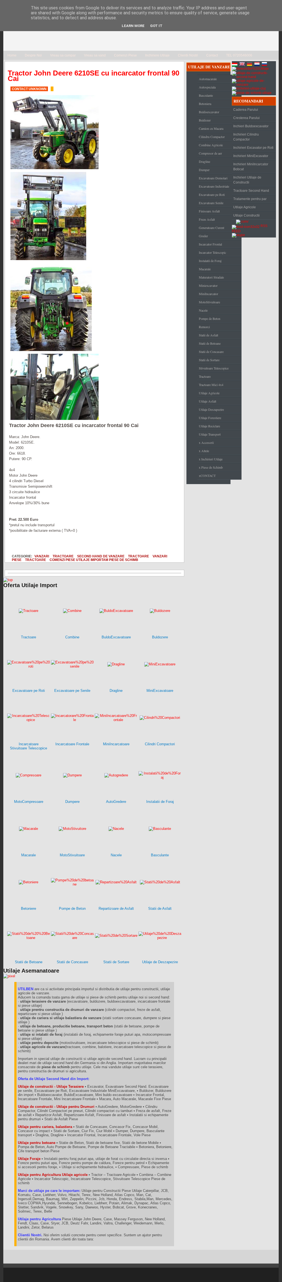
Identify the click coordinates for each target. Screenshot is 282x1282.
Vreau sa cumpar (63, 55)
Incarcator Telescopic (212, 252)
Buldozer (205, 120)
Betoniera (205, 103)
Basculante (206, 95)
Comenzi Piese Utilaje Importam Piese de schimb (94, 560)
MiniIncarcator (208, 294)
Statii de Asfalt (208, 335)
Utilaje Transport (210, 434)
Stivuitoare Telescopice (214, 368)
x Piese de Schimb (211, 467)
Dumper (204, 170)
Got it (156, 26)
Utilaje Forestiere (210, 417)
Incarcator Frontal (210, 244)
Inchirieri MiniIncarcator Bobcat (250, 166)
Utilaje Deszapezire (211, 409)
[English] (242, 65)
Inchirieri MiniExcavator (250, 156)
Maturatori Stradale (211, 277)
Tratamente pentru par (250, 199)
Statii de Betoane (210, 343)
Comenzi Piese (125, 55)
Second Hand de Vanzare (100, 556)
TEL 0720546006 (239, 55)
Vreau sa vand (95, 55)
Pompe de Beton (209, 318)
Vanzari (41, 556)
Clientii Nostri (188, 55)
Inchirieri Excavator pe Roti (253, 148)
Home (12, 55)
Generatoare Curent (211, 227)
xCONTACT (207, 475)
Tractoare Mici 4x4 (211, 384)
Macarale (205, 269)
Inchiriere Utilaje (157, 55)
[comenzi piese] (8, 580)
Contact (212, 55)
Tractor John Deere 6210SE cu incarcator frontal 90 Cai (93, 76)
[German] (250, 65)
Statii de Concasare (211, 351)
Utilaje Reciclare (209, 426)
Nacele (203, 310)
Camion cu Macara (211, 128)
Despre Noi (33, 55)
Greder (203, 236)
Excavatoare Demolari (213, 178)
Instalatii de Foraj (210, 260)
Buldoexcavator (209, 112)
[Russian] (265, 65)
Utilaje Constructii (246, 215)
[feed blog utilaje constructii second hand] (246, 226)
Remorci (204, 327)
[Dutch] (257, 65)
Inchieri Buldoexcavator (251, 126)
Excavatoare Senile (211, 203)
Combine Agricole (211, 145)
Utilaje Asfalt (207, 401)
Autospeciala (207, 87)
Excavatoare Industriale (214, 186)
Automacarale (208, 79)
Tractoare (63, 556)
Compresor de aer (210, 153)
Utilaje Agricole (209, 393)
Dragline (204, 161)
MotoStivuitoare (209, 302)
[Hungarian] (235, 65)
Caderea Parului (245, 110)
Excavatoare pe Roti (212, 194)
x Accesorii (206, 442)
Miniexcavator (208, 285)
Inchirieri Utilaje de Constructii (247, 180)
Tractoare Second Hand (251, 191)
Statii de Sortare (209, 360)
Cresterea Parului (246, 118)
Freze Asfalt (207, 219)
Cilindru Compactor (212, 136)
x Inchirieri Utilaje (211, 459)
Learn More (133, 26)
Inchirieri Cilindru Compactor (246, 137)
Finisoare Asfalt (209, 211)
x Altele (204, 451)
